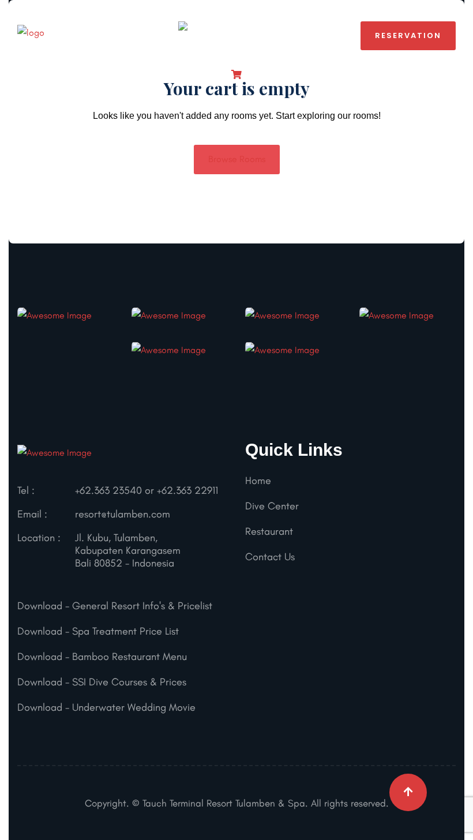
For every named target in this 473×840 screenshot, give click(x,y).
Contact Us (270, 556)
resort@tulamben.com (122, 514)
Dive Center (272, 506)
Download (39, 605)
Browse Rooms (236, 158)
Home (258, 480)
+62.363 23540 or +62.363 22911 (146, 490)
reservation (408, 35)
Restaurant (269, 531)
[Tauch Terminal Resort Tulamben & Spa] (30, 34)
